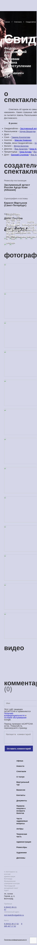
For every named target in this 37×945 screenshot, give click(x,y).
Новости (20, 766)
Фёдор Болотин (21, 146)
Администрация (23, 842)
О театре (20, 777)
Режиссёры (21, 847)
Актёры (19, 829)
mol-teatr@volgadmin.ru (14, 915)
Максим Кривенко (23, 140)
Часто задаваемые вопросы (22, 821)
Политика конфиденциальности (14, 714)
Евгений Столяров (20, 155)
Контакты (20, 795)
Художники (21, 853)
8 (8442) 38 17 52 (11, 924)
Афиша (19, 761)
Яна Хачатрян (21, 149)
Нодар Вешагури (28, 131)
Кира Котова (25, 152)
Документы (21, 801)
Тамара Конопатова (20, 137)
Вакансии (20, 790)
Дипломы (20, 858)
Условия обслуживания (15, 717)
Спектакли (21, 771)
